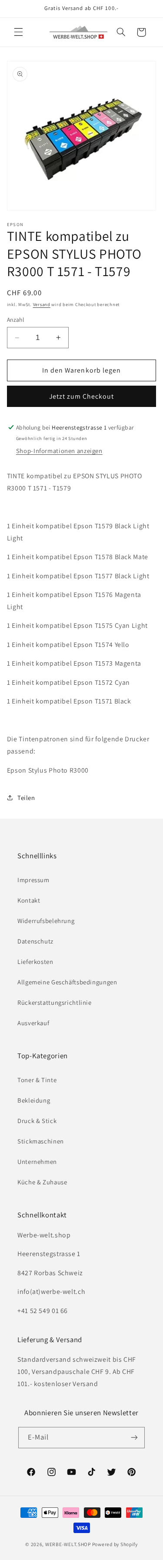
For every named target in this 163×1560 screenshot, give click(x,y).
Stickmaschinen (40, 1141)
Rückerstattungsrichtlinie (54, 1002)
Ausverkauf (33, 1023)
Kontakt (28, 900)
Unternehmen (37, 1161)
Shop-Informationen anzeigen (59, 451)
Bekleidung (33, 1100)
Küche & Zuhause (42, 1182)
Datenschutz (35, 941)
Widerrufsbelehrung (45, 921)
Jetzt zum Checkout (81, 396)
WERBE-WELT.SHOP (68, 1544)
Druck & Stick (37, 1121)
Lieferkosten (35, 961)
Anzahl (15, 319)
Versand (41, 304)
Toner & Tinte (37, 1080)
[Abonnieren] (134, 1437)
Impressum (33, 880)
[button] (18, 32)
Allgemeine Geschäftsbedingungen (67, 982)
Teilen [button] (26, 797)
